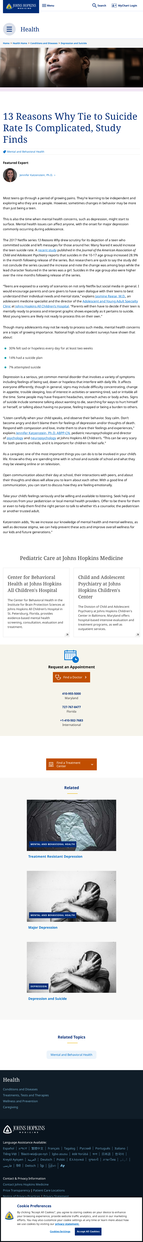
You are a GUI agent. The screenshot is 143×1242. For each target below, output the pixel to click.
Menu (48, 7)
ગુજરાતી (93, 1159)
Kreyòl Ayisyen (13, 1159)
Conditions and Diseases (44, 43)
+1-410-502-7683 (71, 720)
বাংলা (95, 1154)
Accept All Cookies (88, 1231)
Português (102, 1148)
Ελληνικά (76, 1159)
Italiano (120, 1148)
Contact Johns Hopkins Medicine (26, 1184)
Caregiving (10, 1107)
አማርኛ (23, 1148)
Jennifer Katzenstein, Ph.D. (36, 175)
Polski (61, 1159)
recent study (47, 250)
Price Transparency (16, 1190)
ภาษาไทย (109, 1159)
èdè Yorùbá (80, 1154)
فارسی (7, 1166)
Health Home (20, 43)
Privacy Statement (56, 1196)
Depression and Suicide (74, 43)
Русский (85, 1148)
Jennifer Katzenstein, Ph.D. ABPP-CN (43, 433)
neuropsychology (43, 438)
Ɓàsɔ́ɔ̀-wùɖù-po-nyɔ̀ (34, 1154)
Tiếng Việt (10, 1154)
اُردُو (124, 1159)
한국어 (119, 1154)
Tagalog (69, 1148)
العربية (32, 1159)
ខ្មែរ (42, 1166)
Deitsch (30, 1166)
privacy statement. (67, 1224)
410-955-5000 (71, 694)
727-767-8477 (71, 707)
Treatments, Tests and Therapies (26, 1095)
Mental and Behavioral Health (25, 151)
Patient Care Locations (49, 1190)
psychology (15, 438)
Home (6, 43)
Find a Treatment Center (68, 764)
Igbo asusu (60, 1154)
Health (29, 29)
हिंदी (18, 1165)
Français (54, 1148)
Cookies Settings (60, 1231)
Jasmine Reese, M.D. (110, 296)
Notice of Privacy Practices (21, 1196)
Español (8, 1148)
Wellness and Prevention (20, 1101)
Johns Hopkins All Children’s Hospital (42, 306)
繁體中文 (37, 1148)
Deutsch (46, 1159)
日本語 (106, 1154)
